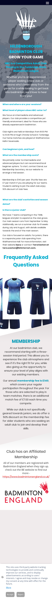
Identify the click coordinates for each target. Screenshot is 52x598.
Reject (20, 594)
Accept (10, 594)
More (8, 587)
